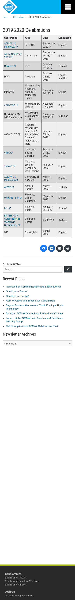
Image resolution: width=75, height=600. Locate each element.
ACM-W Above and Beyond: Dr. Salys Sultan (30, 300)
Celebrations (18, 17)
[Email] (59, 248)
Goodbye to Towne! (16, 291)
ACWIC (8, 187)
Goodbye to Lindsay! (17, 296)
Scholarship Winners (15, 584)
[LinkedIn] (51, 248)
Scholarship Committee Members (21, 581)
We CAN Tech (11, 197)
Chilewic (8, 66)
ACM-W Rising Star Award (18, 595)
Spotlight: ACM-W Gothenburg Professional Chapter (34, 313)
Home (5, 17)
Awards (10, 591)
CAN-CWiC (10, 105)
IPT (6, 208)
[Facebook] (43, 248)
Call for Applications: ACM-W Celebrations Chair (32, 326)
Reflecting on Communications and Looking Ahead (34, 286)
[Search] (68, 269)
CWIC (7, 152)
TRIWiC (8, 166)
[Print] (67, 248)
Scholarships (13, 574)
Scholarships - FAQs (15, 577)
